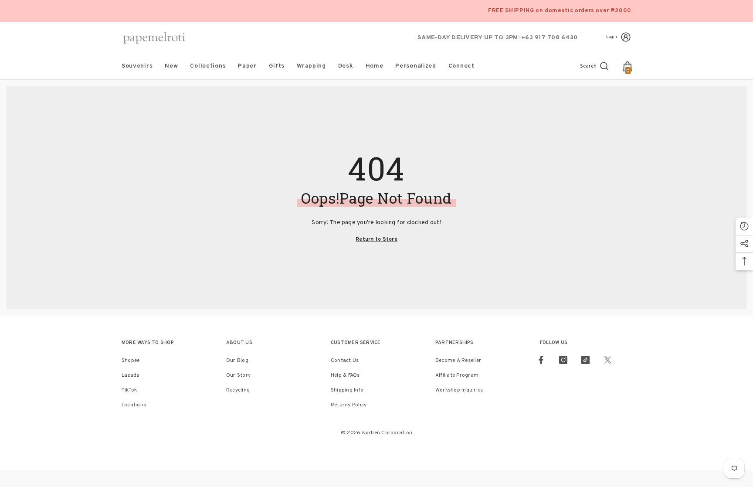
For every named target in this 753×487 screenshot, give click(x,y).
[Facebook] (541, 360)
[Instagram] (563, 360)
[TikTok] (585, 360)
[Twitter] (607, 360)
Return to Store (376, 239)
